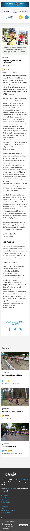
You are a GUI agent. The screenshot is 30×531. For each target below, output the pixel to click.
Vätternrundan (23, 479)
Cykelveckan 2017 (7, 383)
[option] (15, 41)
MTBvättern (19, 453)
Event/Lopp (5, 502)
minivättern (6, 72)
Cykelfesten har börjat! (9, 446)
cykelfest (5, 453)
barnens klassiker (7, 418)
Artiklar (4, 496)
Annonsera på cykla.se (8, 510)
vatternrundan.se (10, 489)
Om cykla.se (5, 506)
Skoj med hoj (13, 72)
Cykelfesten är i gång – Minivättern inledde (12, 376)
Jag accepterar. (24, 525)
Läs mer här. (5, 528)
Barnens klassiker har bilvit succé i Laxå (13, 411)
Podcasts (5, 498)
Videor (4, 500)
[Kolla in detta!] (15, 329)
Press (2, 508)
